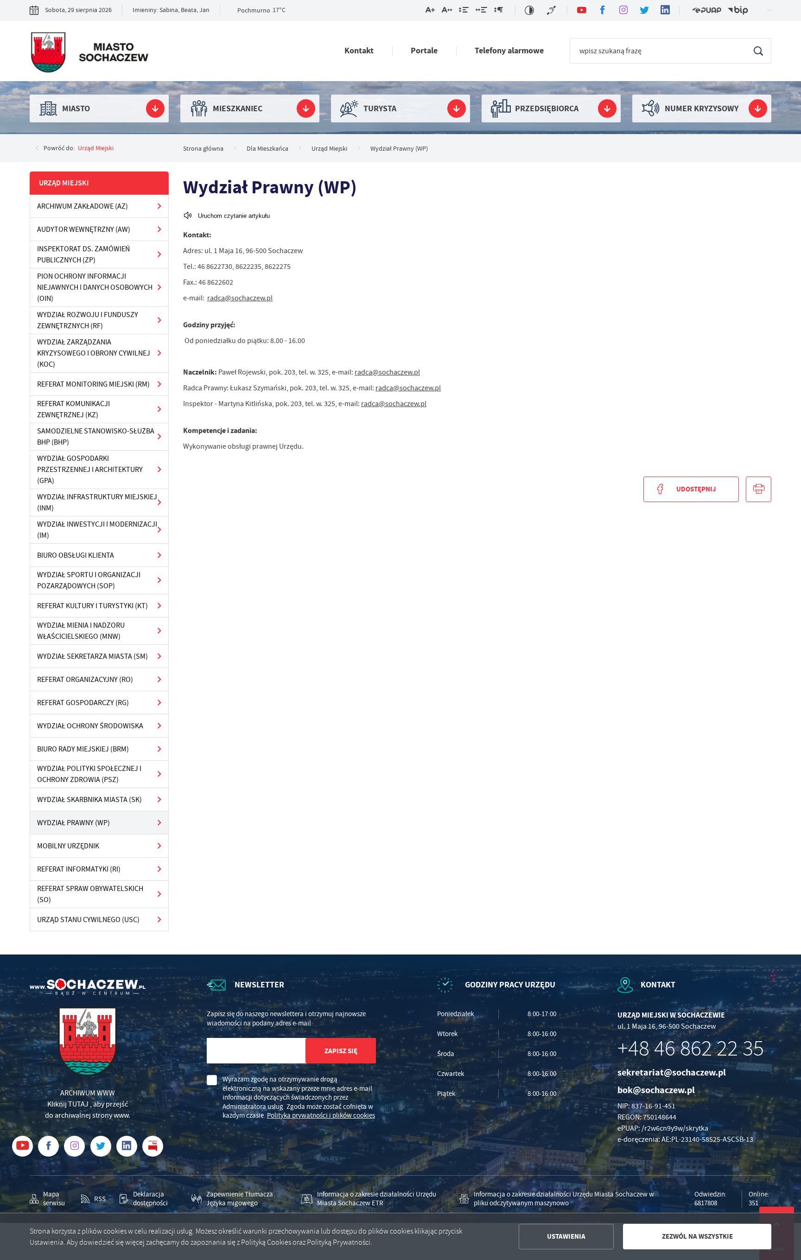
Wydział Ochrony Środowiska (90, 726)
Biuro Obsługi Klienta (75, 555)
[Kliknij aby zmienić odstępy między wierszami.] (464, 12)
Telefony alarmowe (509, 50)
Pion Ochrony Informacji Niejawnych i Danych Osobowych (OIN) (95, 287)
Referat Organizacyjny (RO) (85, 679)
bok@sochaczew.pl (656, 1090)
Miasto (76, 108)
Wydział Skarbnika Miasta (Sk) (89, 799)
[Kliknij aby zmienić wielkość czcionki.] (430, 12)
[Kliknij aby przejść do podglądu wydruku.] (758, 489)
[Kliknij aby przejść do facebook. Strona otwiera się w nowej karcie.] (602, 10)
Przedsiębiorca (546, 108)
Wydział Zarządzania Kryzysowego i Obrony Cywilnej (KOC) (93, 353)
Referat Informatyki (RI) (79, 869)
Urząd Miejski (96, 148)
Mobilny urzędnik (68, 846)
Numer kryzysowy (701, 108)
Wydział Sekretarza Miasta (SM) (92, 656)
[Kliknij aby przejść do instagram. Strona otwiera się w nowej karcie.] (623, 10)
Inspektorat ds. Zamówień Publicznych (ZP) (83, 254)
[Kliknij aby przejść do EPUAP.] (706, 10)
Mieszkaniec (237, 108)
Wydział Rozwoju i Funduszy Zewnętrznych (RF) (87, 320)
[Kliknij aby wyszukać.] (758, 50)
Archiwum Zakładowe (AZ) (82, 206)
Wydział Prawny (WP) (73, 822)
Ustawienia (566, 1236)
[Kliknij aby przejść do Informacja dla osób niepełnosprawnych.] (552, 10)
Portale (424, 50)
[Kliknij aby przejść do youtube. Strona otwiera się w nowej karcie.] (581, 10)
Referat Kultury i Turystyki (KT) (92, 606)
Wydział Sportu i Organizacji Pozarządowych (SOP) (88, 580)
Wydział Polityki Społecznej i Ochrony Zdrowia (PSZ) (89, 774)
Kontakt (359, 50)
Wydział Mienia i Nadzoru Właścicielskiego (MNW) (81, 631)
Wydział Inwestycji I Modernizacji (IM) (97, 530)
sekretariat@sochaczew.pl (671, 1072)
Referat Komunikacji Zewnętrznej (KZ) (73, 409)
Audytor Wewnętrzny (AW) (83, 229)
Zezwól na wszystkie (697, 1236)
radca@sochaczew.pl (240, 298)
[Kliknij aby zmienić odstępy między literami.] (446, 12)
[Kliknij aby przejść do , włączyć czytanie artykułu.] (226, 215)
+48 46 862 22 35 (690, 1049)
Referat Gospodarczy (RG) (83, 702)
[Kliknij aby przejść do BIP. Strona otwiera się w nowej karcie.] (738, 10)
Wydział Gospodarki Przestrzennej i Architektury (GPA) (90, 469)
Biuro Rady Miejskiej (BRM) (83, 749)
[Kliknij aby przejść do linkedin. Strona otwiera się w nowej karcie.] (665, 10)
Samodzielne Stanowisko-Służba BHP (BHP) (95, 436)
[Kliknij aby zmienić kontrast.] (529, 10)
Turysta (379, 108)
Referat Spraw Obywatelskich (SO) (90, 894)
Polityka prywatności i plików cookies (321, 1115)
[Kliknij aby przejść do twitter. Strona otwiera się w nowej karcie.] (644, 10)
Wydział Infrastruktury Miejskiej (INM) (97, 502)
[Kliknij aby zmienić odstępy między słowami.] (481, 12)
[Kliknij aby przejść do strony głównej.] (89, 53)
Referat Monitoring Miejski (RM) (93, 384)
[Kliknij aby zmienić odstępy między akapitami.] (498, 12)
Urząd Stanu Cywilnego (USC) (88, 919)
